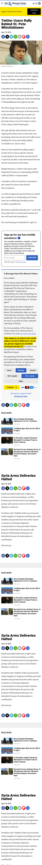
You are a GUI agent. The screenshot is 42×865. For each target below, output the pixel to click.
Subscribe (32, 258)
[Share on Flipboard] (24, 37)
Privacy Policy (22, 262)
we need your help (28, 333)
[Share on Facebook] (3, 37)
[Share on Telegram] (11, 37)
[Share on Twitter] (7, 37)
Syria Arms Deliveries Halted (18, 477)
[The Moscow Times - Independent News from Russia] (15, 3)
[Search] (36, 3)
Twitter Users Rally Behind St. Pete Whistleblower (16, 24)
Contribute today (34, 11)
